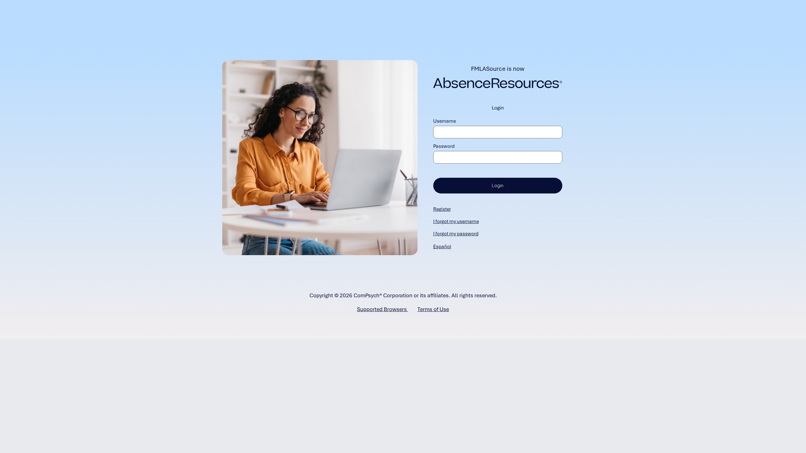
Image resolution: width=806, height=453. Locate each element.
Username (444, 121)
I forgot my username (456, 221)
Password (444, 146)
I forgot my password (456, 234)
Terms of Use (433, 309)
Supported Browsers (382, 309)
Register (442, 209)
